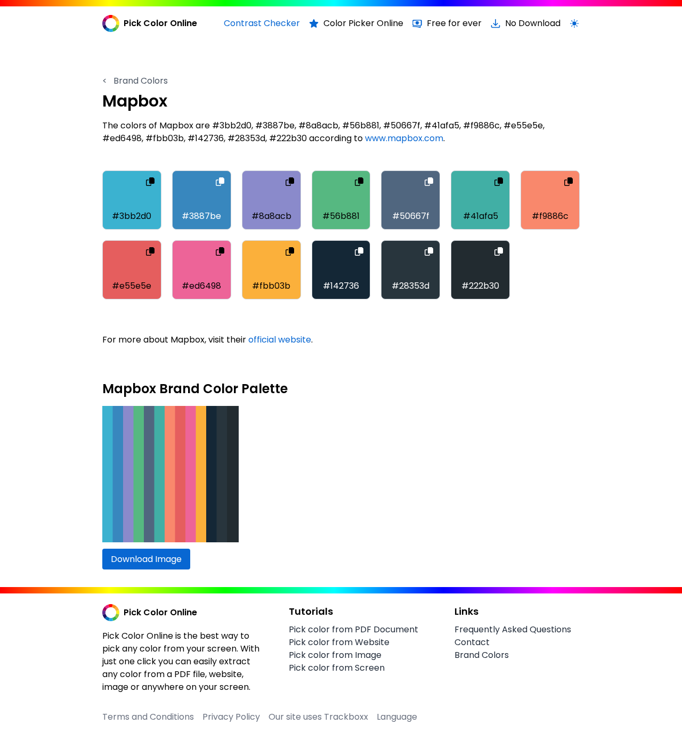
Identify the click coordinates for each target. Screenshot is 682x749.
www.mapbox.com (404, 138)
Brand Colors (135, 81)
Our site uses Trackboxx (318, 717)
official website (279, 339)
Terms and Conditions (148, 717)
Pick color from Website (339, 642)
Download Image (146, 559)
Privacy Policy (231, 717)
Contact (472, 642)
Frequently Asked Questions (512, 629)
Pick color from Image (335, 655)
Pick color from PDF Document (353, 629)
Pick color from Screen (337, 668)
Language (397, 717)
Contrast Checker (262, 23)
